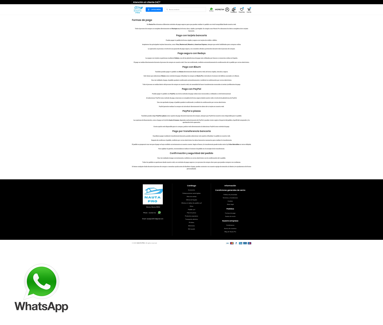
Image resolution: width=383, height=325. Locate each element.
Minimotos (191, 226)
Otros (191, 206)
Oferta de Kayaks (191, 200)
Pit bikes (191, 222)
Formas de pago (230, 213)
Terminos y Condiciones (230, 198)
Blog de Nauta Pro (230, 231)
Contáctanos (230, 225)
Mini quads (191, 229)
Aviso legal (230, 204)
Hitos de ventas (191, 196)
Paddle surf (191, 209)
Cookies (230, 201)
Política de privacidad (230, 194)
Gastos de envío (230, 216)
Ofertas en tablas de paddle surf (191, 203)
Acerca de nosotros (230, 228)
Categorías (154, 9)
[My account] (227, 10)
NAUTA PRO (141, 243)
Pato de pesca (191, 213)
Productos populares (191, 216)
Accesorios (191, 190)
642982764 (219, 9)
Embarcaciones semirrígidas (192, 193)
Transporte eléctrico (191, 219)
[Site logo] (138, 9)
